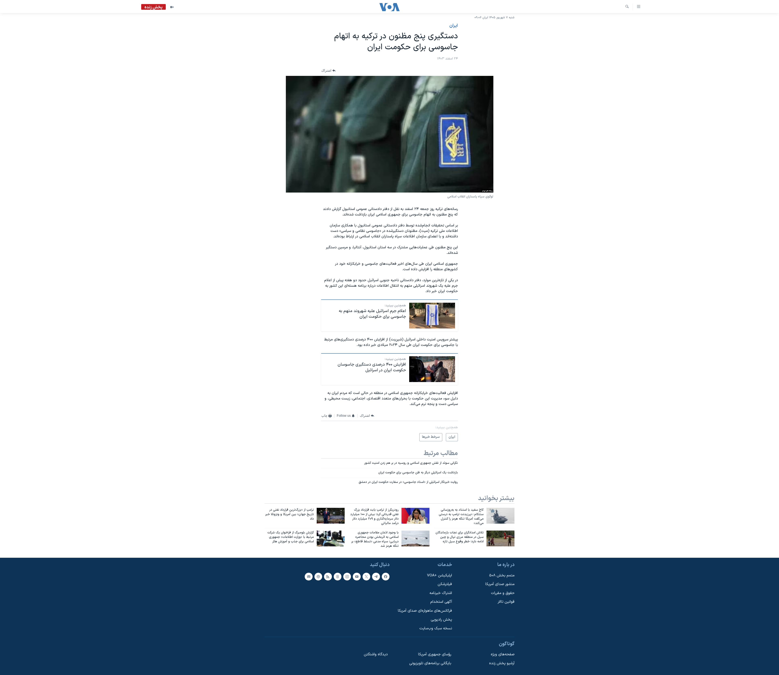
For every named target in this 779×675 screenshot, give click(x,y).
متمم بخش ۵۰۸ (501, 575)
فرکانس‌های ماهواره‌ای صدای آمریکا (425, 611)
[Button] (328, 70)
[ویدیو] (172, 7)
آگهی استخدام (441, 602)
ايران (453, 26)
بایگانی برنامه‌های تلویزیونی (430, 663)
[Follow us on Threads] (337, 576)
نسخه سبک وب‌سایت (435, 628)
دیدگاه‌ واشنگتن (376, 654)
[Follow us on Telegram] (376, 576)
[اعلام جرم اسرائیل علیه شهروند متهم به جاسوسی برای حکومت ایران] (432, 315)
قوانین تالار (506, 602)
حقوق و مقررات (502, 593)
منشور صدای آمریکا (499, 584)
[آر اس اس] (328, 576)
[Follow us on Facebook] (386, 576)
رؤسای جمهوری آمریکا (434, 654)
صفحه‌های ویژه (502, 654)
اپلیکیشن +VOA (439, 575)
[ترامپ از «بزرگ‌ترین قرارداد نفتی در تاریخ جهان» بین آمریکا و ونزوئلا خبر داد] (331, 516)
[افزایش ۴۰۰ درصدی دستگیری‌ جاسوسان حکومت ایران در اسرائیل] (432, 369)
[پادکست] (318, 576)
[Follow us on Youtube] (356, 576)
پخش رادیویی (441, 619)
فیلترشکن (445, 584)
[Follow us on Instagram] (347, 576)
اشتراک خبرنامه (440, 593)
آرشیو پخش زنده (501, 663)
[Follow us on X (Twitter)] (366, 576)
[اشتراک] (308, 576)
